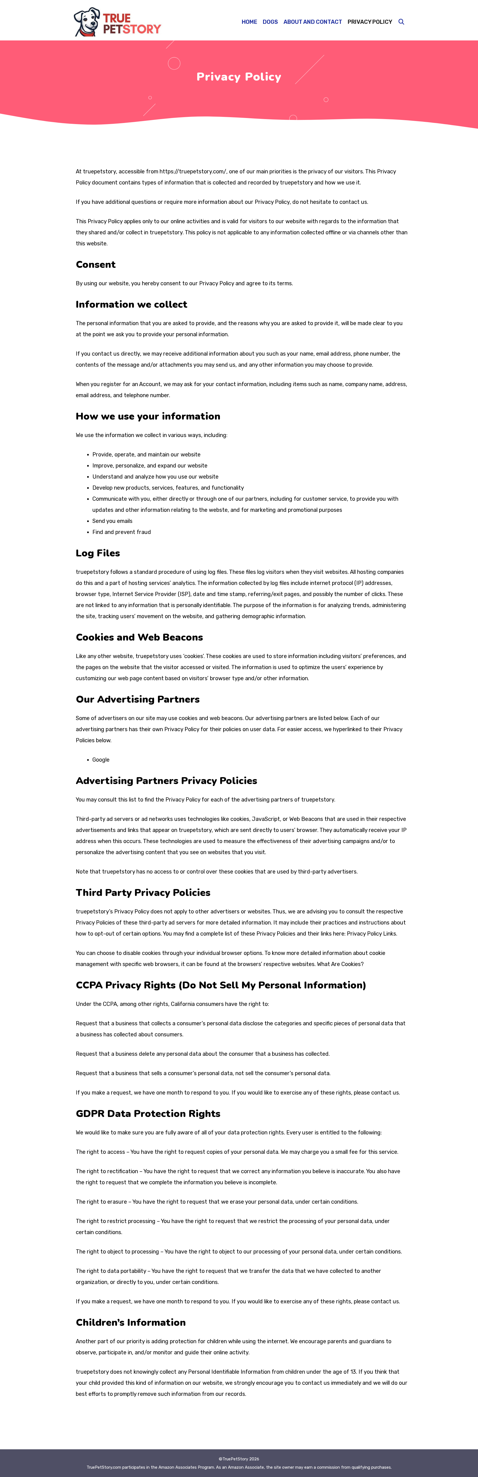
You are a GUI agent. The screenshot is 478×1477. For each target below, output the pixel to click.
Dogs (270, 22)
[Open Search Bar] (401, 21)
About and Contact (313, 22)
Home (249, 22)
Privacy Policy (370, 22)
